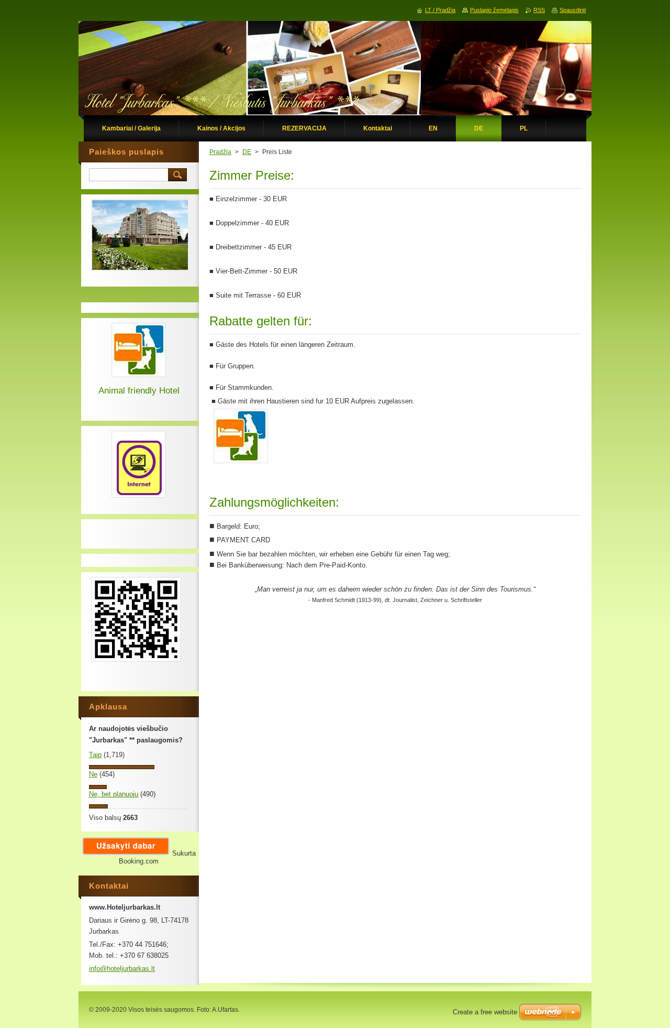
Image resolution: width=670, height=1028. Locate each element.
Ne (93, 774)
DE (246, 152)
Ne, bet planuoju (113, 794)
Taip (95, 755)
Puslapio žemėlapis (494, 10)
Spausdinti (573, 10)
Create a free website (485, 1012)
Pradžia (220, 152)
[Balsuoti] (121, 767)
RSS (539, 10)
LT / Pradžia (440, 10)
